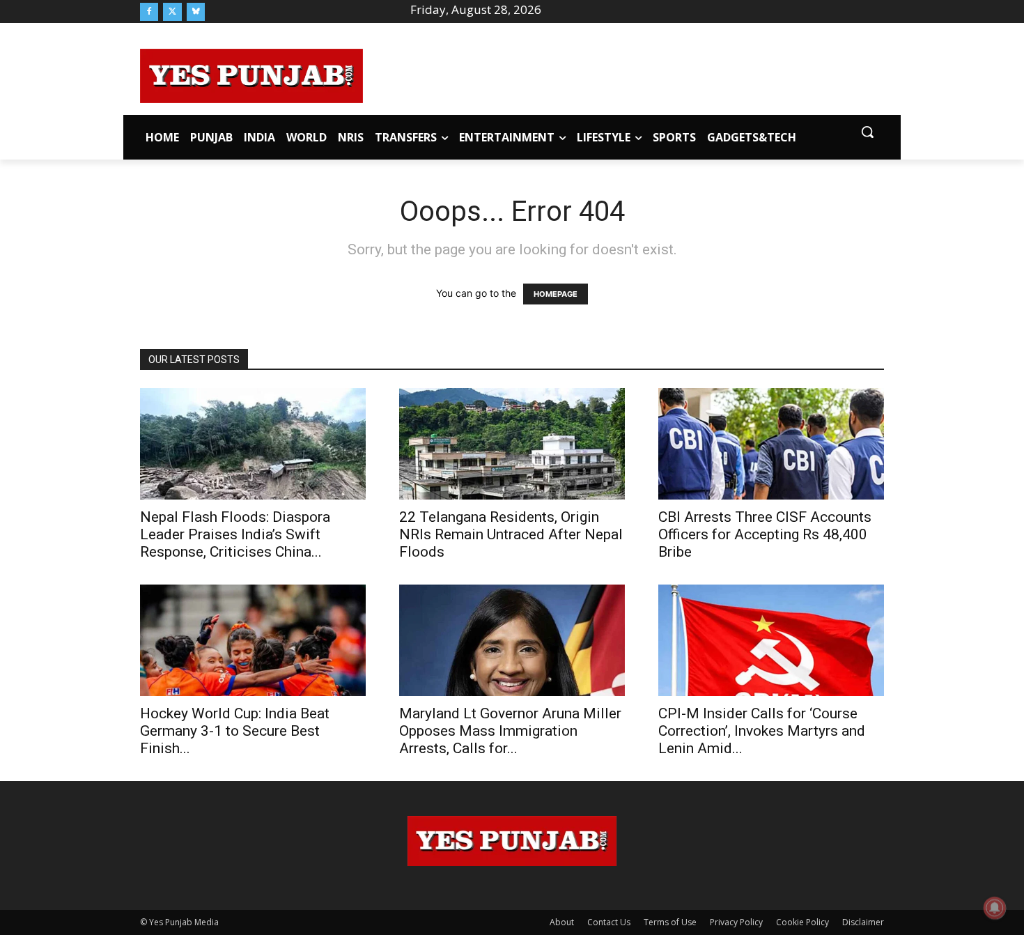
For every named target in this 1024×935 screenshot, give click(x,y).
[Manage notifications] (995, 908)
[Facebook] (149, 12)
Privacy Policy (736, 922)
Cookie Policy (802, 922)
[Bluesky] (196, 12)
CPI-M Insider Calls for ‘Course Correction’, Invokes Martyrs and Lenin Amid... (761, 731)
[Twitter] (172, 12)
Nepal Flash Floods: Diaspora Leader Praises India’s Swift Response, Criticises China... (235, 534)
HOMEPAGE (555, 294)
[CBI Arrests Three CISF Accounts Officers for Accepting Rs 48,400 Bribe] (771, 444)
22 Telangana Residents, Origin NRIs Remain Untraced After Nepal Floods (511, 534)
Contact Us (608, 922)
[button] (867, 131)
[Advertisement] (623, 73)
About (562, 922)
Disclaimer (863, 922)
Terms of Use (670, 922)
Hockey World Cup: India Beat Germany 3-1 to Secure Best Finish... (234, 731)
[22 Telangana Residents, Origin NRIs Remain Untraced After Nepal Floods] (512, 444)
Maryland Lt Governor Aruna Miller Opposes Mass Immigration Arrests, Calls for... (510, 731)
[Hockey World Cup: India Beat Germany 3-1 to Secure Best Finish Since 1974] (253, 640)
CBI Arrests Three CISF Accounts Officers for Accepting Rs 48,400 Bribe (764, 534)
